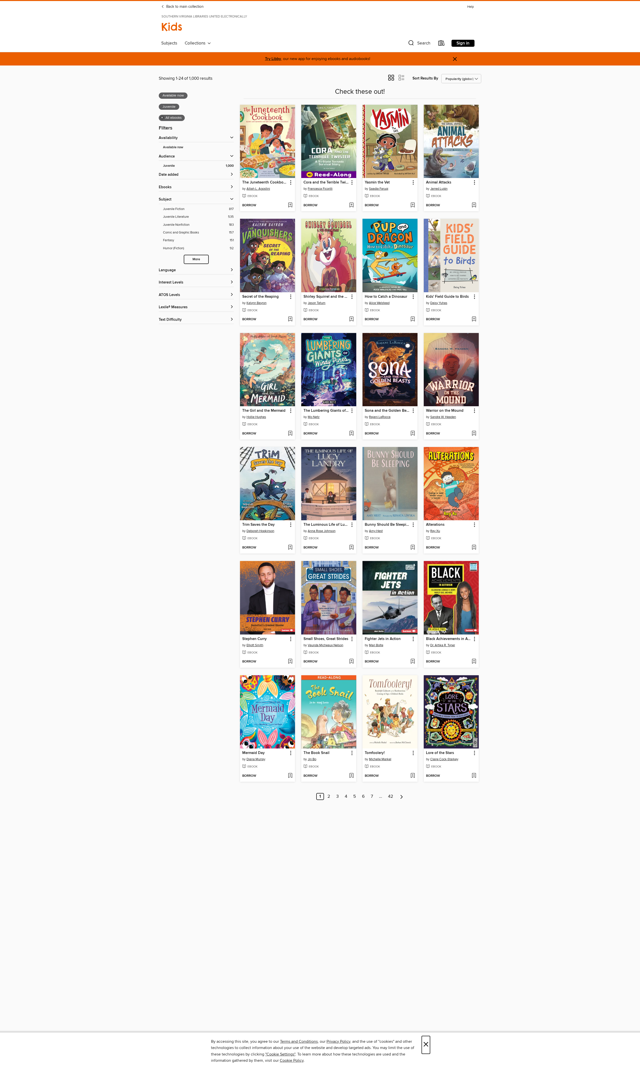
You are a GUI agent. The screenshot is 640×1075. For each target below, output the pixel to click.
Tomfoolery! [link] (375, 753)
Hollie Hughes (256, 417)
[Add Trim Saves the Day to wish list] (290, 547)
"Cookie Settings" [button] (280, 1054)
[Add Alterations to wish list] (474, 547)
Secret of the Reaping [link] (260, 296)
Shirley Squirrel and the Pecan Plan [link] (326, 296)
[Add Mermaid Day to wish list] (290, 776)
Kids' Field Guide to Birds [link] (447, 296)
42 (390, 796)
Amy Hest (376, 531)
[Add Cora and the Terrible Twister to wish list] (351, 205)
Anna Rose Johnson (322, 531)
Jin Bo (312, 759)
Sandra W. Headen (443, 417)
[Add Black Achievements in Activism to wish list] (474, 661)
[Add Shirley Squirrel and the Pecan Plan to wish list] (351, 319)
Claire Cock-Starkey (444, 759)
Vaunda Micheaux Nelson (325, 645)
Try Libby (273, 59)
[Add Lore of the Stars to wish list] (474, 776)
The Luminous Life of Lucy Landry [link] (326, 524)
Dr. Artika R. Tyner (442, 645)
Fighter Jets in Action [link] (383, 639)
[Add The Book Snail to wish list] (351, 776)
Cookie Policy (292, 1060)
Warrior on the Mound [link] (445, 410)
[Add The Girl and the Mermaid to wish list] (290, 433)
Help (470, 7)
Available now (173, 147)
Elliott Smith (254, 645)
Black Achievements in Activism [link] (449, 639)
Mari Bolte (376, 645)
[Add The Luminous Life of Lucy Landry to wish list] (351, 547)
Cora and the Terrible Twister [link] (326, 182)
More (196, 259)
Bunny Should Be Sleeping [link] (387, 524)
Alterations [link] (435, 524)
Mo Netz (314, 417)
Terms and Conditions (299, 1041)
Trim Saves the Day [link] (258, 524)
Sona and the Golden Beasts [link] (387, 410)
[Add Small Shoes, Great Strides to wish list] (351, 661)
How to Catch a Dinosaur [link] (386, 296)
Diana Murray (255, 759)
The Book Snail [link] (317, 753)
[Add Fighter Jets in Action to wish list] (413, 661)
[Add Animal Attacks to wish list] (474, 205)
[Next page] (401, 797)
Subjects (169, 43)
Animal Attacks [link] (438, 182)
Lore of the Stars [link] (440, 753)
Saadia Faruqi (378, 189)
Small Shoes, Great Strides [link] (326, 639)
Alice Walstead (379, 303)
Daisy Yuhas (438, 303)
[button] (419, 44)
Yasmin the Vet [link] (377, 182)
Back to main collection (184, 6)
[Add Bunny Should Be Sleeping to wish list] (413, 547)
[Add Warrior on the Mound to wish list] (474, 433)
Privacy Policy (338, 1041)
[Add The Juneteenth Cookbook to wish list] (290, 205)
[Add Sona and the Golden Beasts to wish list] (413, 433)
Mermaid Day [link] (253, 753)
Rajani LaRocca (379, 417)
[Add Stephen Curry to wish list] (290, 661)
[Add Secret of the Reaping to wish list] (290, 319)
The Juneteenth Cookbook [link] (265, 182)
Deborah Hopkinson (260, 531)
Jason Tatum (317, 303)
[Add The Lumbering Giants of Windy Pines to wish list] (351, 433)
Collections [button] (196, 43)
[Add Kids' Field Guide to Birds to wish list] (474, 319)
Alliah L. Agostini (258, 189)
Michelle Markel (380, 759)
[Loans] (441, 44)
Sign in (463, 43)
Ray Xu (435, 531)
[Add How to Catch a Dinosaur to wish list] (413, 319)
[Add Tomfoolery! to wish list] (413, 776)
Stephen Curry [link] (254, 639)
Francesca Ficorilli (320, 189)
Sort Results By (425, 78)
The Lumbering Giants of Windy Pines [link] (326, 410)
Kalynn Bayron (256, 303)
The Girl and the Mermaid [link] (264, 410)
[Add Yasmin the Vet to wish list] (413, 205)
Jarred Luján (439, 189)
